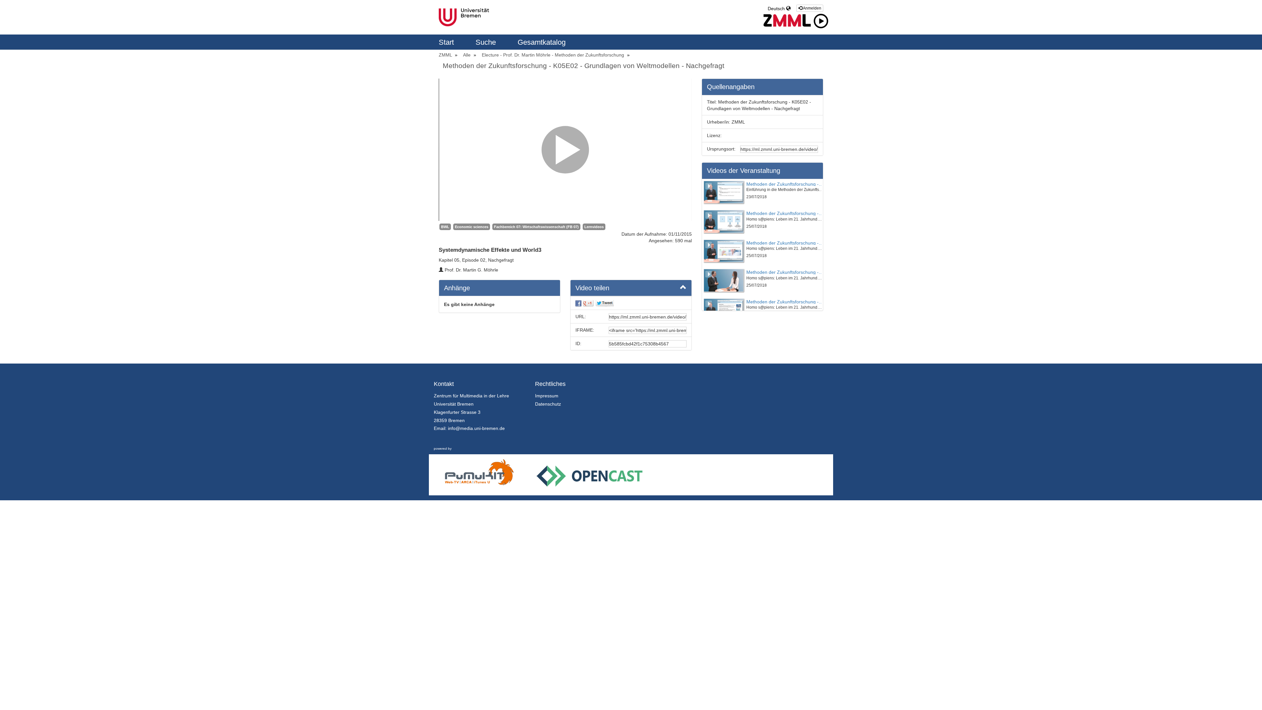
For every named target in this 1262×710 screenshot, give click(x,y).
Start (447, 42)
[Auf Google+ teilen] (588, 303)
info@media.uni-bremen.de (476, 428)
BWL (445, 227)
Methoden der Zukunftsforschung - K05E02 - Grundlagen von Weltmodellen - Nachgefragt (583, 65)
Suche (487, 42)
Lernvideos (594, 227)
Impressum (546, 395)
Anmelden (811, 8)
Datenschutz (548, 404)
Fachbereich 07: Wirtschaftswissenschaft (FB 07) (536, 227)
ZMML (446, 55)
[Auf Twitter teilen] (604, 303)
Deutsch (777, 8)
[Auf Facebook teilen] (578, 303)
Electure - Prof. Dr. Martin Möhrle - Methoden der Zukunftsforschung (553, 55)
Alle (467, 55)
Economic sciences (471, 227)
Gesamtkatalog (542, 42)
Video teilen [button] (592, 288)
